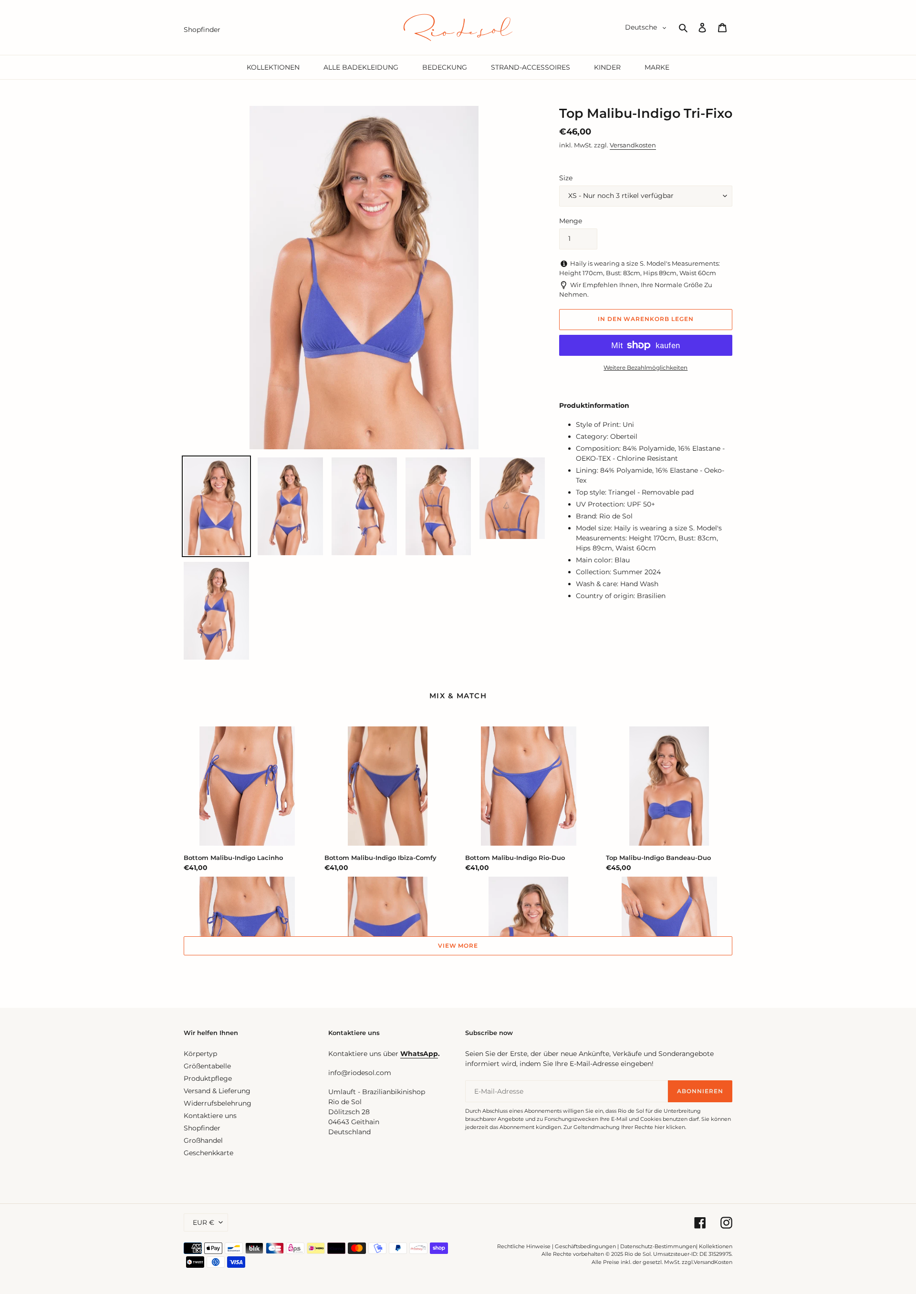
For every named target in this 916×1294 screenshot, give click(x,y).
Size (565, 178)
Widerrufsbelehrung (217, 1103)
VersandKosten (713, 1262)
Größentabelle (207, 1066)
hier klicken (670, 1127)
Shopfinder (202, 1128)
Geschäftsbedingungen (585, 1246)
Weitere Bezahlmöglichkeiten (645, 367)
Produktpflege (208, 1078)
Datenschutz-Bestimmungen (658, 1246)
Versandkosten (633, 145)
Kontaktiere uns (210, 1115)
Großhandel (203, 1140)
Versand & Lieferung (217, 1091)
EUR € (203, 1222)
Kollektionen (715, 1246)
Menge (570, 221)
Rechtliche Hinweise (524, 1246)
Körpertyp (200, 1053)
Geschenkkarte (208, 1153)
